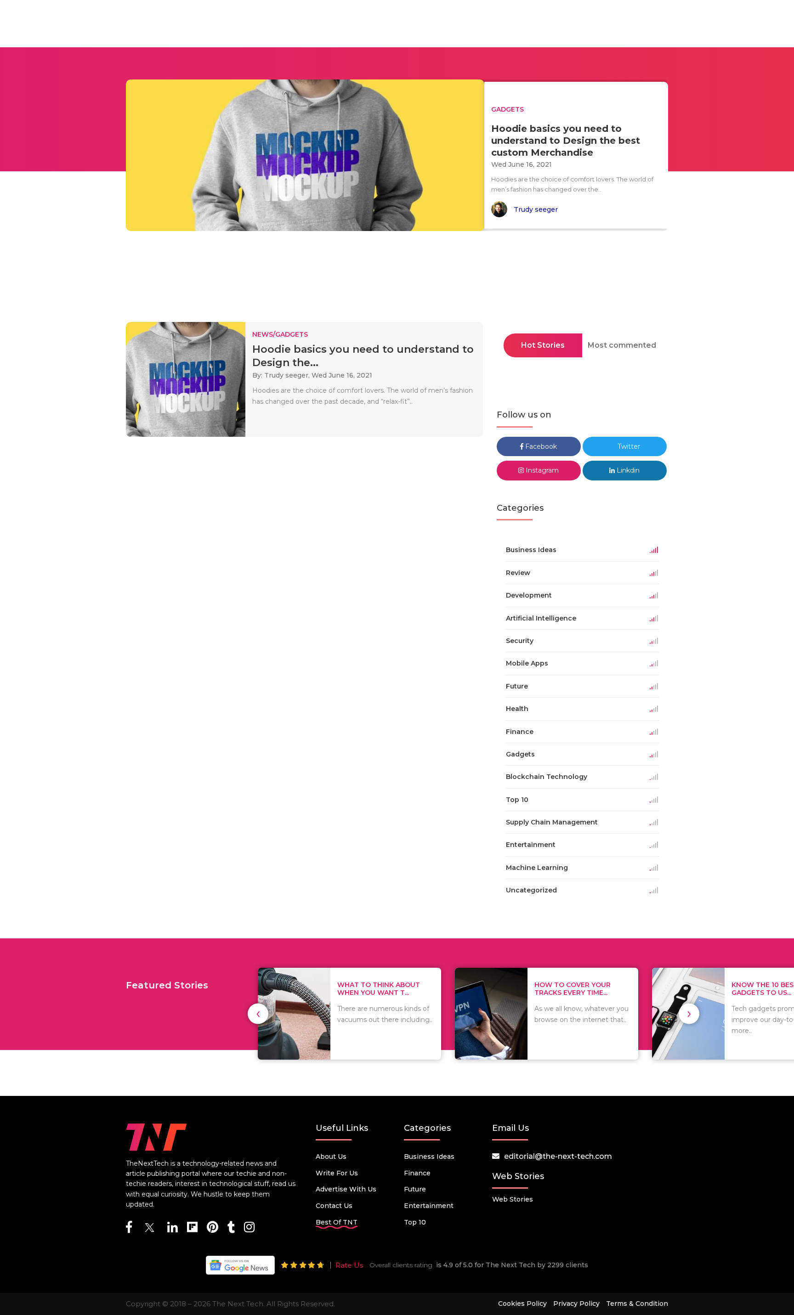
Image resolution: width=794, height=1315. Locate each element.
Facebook (540, 446)
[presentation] (258, 1013)
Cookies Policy (522, 1303)
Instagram (541, 470)
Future (415, 1189)
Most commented (622, 345)
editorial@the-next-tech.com (558, 1156)
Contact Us (334, 1206)
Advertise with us (346, 1189)
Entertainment (429, 1206)
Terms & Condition (637, 1303)
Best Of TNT (336, 1222)
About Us (331, 1156)
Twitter (628, 446)
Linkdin (627, 470)
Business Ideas (429, 1156)
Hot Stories (543, 345)
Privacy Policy (576, 1303)
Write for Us (337, 1173)
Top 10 (415, 1222)
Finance (417, 1173)
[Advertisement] (397, 279)
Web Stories (512, 1199)
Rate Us (349, 1265)
